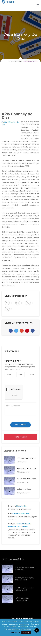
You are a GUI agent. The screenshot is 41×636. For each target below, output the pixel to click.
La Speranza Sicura (24, 489)
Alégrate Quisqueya (20, 513)
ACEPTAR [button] (26, 632)
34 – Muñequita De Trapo (26, 479)
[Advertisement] (20, 89)
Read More (15, 632)
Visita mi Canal (20, 437)
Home (10, 61)
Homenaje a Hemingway (26, 469)
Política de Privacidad (22, 618)
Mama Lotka (21, 506)
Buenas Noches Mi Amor (26, 458)
